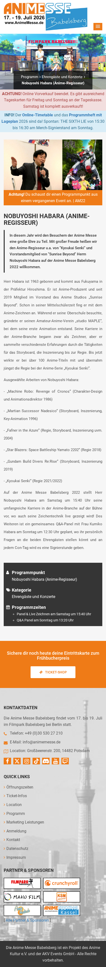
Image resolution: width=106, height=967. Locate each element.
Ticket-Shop (56, 672)
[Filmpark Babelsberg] (22, 883)
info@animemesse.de (41, 742)
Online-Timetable (37, 115)
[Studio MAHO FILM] (22, 896)
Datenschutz (17, 848)
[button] (97, 26)
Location (14, 804)
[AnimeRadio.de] (22, 910)
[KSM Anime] (61, 896)
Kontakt (13, 839)
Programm (29, 77)
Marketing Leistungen (25, 822)
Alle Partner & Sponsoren (27, 920)
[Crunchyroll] (61, 883)
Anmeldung (16, 831)
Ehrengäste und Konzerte (62, 77)
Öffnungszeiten (19, 787)
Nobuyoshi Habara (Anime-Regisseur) (53, 83)
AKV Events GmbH (58, 953)
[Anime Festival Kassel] (61, 910)
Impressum (16, 857)
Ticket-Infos (16, 795)
